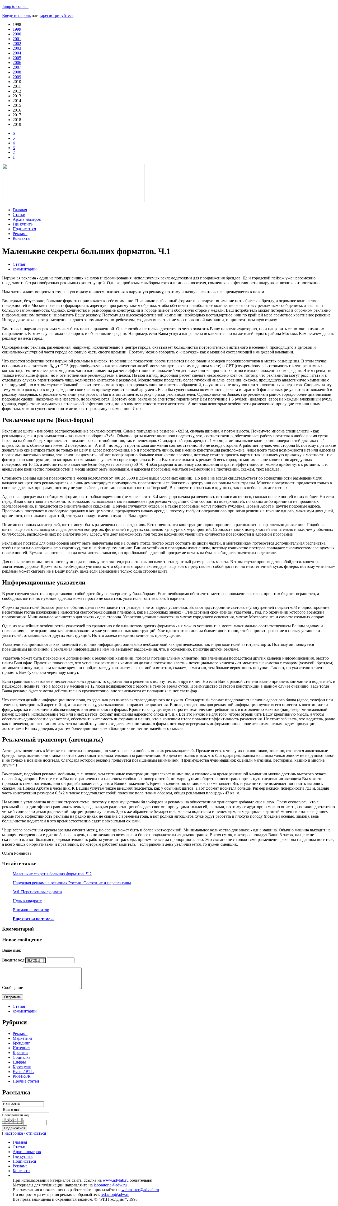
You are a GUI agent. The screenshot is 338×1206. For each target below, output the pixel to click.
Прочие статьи (26, 1081)
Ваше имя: (11, 950)
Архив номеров (27, 219)
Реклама (20, 233)
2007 (17, 67)
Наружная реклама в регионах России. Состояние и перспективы (72, 883)
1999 (17, 29)
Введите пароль (16, 15)
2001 (17, 38)
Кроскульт (22, 1067)
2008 (17, 72)
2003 (17, 48)
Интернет (21, 1048)
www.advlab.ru (116, 1180)
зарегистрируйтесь (56, 15)
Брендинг (21, 1043)
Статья (19, 264)
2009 (17, 77)
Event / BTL (23, 1071)
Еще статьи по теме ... (33, 919)
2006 (17, 62)
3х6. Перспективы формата (37, 892)
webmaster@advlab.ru (140, 1189)
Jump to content (15, 6)
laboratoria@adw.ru (110, 1185)
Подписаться (24, 229)
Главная (20, 210)
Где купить (22, 224)
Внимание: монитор (31, 910)
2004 (17, 53)
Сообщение (12, 987)
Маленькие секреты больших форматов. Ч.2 (52, 874)
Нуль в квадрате (27, 901)
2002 (17, 43)
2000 (17, 34)
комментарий (25, 269)
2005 (17, 58)
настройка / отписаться (25, 1133)
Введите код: (13, 960)
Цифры (19, 1062)
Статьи (19, 214)
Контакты (21, 238)
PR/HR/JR (22, 1076)
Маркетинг (23, 1038)
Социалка (21, 1057)
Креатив (20, 1052)
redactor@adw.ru (115, 1194)
